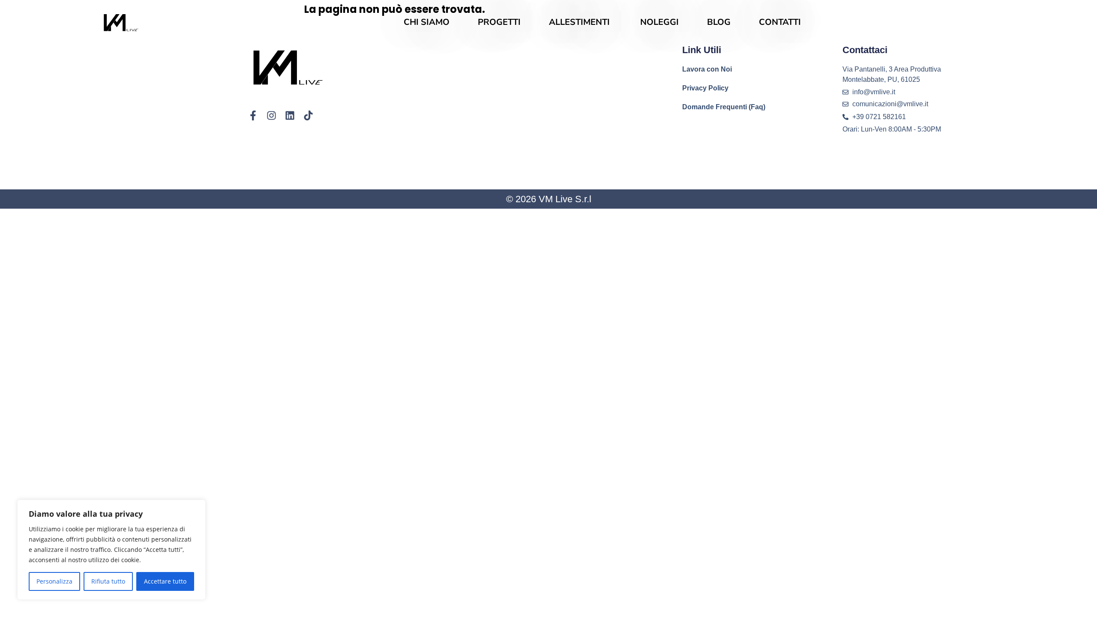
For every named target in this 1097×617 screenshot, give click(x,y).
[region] (111, 550)
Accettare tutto (165, 581)
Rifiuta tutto (108, 581)
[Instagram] (271, 115)
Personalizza (54, 581)
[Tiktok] (308, 115)
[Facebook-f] (253, 115)
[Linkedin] (290, 115)
